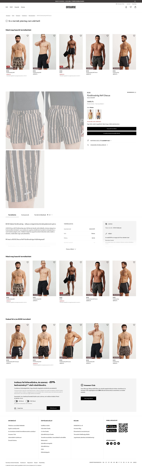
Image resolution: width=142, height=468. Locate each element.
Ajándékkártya (45, 446)
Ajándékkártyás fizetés (47, 434)
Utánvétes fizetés (45, 428)
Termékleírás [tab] (12, 215)
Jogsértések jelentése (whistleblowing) (84, 437)
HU (116, 462)
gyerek (17, 7)
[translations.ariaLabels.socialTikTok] (118, 443)
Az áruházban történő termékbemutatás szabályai (21, 431)
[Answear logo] (71, 7)
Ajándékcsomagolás (46, 443)
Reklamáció (44, 440)
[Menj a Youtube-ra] (115, 443)
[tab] (43, 215)
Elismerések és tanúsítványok (81, 431)
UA (131, 462)
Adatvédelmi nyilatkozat (14, 437)
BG (103, 462)
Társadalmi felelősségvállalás (82, 434)
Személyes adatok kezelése (12, 462)
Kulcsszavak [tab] (25, 215)
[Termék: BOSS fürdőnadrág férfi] (18, 52)
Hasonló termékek (112, 128)
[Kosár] (135, 7)
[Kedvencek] (131, 7)
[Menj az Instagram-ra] (111, 443)
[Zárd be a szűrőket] (135, 1)
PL (121, 462)
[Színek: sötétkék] (98, 114)
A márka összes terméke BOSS (111, 133)
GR (111, 462)
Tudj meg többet (88, 398)
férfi (11, 7)
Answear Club (12, 434)
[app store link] (111, 430)
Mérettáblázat (109, 246)
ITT (29, 393)
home (23, 7)
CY (106, 462)
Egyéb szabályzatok (13, 428)
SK (128, 462)
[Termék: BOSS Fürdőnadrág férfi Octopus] (18, 341)
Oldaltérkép (42, 462)
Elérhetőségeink (45, 452)
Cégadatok (30, 462)
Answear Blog (77, 428)
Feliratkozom (53, 408)
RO (124, 462)
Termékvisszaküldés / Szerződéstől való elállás (53, 437)
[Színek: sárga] (90, 114)
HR (114, 462)
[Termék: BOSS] (71, 52)
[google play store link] (111, 426)
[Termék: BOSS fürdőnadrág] (124, 52)
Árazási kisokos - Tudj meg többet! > (95, 103)
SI (126, 462)
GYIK (42, 449)
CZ (108, 462)
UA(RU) (134, 462)
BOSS (88, 92)
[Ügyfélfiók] (126, 7)
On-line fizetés (45, 431)
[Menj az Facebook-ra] (107, 443)
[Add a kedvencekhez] (27, 35)
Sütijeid (36, 462)
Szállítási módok (45, 425)
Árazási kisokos (12, 440)
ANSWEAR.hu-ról (78, 425)
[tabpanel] (71, 234)
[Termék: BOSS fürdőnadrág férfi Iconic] (71, 341)
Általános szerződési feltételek (16, 425)
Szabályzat (23, 462)
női (7, 7)
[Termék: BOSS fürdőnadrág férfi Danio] (97, 52)
